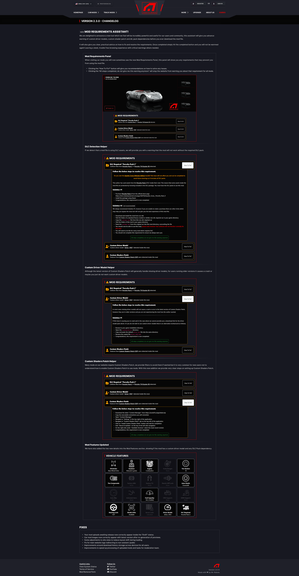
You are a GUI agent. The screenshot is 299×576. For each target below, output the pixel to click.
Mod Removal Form (87, 572)
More (183, 12)
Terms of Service (86, 569)
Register (200, 3)
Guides (222, 12)
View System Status (88, 566)
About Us (210, 12)
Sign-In (220, 3)
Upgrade (197, 12)
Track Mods (109, 12)
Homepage (78, 12)
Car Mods (92, 12)
